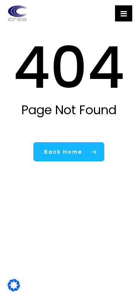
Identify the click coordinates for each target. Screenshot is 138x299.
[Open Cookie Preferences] (14, 289)
